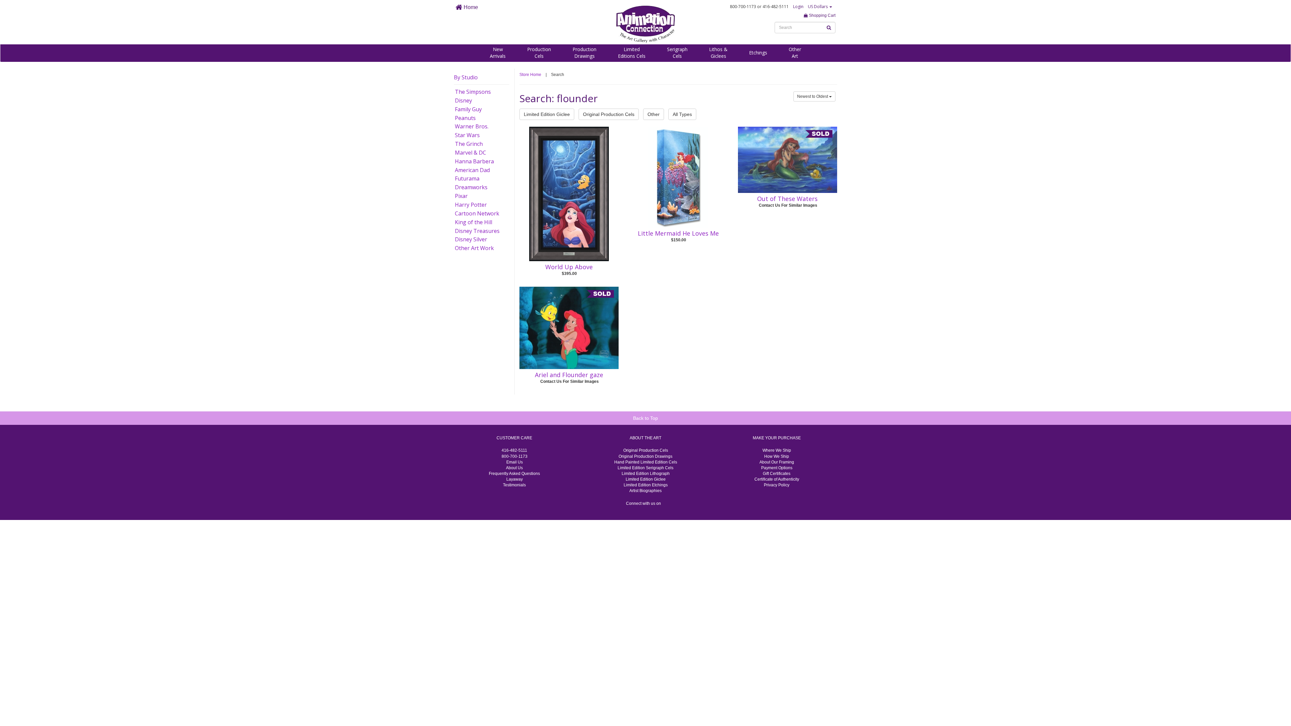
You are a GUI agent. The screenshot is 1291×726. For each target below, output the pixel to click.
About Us (514, 468)
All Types (682, 114)
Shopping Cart (821, 15)
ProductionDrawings (584, 52)
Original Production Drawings (645, 456)
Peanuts (465, 118)
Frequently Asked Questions (514, 473)
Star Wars (467, 135)
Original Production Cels (608, 114)
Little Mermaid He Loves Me (678, 233)
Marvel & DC (470, 152)
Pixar (461, 196)
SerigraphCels (677, 52)
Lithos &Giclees (718, 52)
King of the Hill (473, 222)
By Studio (466, 77)
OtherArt (795, 52)
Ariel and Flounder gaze (569, 375)
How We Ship (776, 456)
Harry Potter (471, 204)
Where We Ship (776, 450)
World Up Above (569, 267)
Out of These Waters (787, 199)
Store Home (530, 74)
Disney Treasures (477, 231)
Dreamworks (471, 187)
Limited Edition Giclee (547, 114)
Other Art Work (474, 248)
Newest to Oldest (813, 96)
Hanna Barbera (474, 161)
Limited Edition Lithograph (646, 473)
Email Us (514, 462)
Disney (463, 100)
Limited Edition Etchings (646, 485)
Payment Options (776, 468)
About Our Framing (776, 462)
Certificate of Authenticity (776, 479)
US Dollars (818, 6)
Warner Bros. (471, 126)
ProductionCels (539, 52)
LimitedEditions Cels (632, 52)
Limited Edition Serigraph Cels (645, 468)
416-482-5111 (514, 450)
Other (654, 114)
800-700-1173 (514, 456)
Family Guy (468, 109)
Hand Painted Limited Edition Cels (645, 462)
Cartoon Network (477, 213)
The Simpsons (473, 91)
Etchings (758, 52)
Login (798, 6)
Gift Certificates (776, 473)
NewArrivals (498, 52)
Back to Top (645, 418)
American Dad (472, 170)
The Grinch (469, 144)
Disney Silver (471, 239)
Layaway (514, 479)
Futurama (467, 178)
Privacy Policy (776, 485)
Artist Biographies (645, 490)
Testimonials (514, 485)
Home (470, 7)
